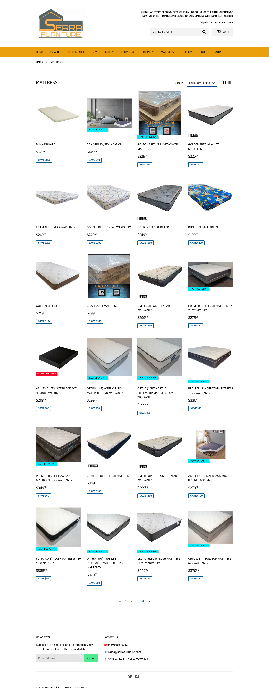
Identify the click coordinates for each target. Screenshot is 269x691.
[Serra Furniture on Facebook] (137, 677)
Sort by (179, 82)
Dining (147, 52)
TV (93, 52)
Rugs (204, 52)
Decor (187, 52)
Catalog (55, 52)
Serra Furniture (53, 687)
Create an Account (223, 22)
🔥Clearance (76, 52)
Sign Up (91, 658)
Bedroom (127, 52)
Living (108, 52)
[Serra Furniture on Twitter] (130, 677)
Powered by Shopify (76, 687)
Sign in (204, 22)
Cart (225, 32)
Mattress (167, 52)
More (218, 52)
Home (40, 52)
